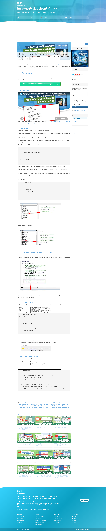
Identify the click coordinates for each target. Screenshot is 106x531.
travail (29, 405)
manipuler (40, 404)
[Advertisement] (53, 32)
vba (26, 408)
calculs (46, 404)
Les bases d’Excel (20, 516)
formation (56, 402)
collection (67, 407)
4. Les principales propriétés (79, 133)
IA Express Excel (38, 524)
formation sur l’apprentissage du (51, 64)
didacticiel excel (40, 402)
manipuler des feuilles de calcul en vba (47, 405)
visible (56, 407)
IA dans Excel (40, 17)
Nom (73, 92)
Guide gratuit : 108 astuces (40, 520)
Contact (73, 17)
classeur (24, 407)
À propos (87, 529)
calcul (26, 405)
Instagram (76, 520)
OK (86, 43)
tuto (47, 402)
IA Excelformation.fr (58, 516)
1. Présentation (76, 124)
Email (73, 95)
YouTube (75, 516)
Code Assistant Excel (58, 518)
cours (50, 402)
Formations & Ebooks (30, 17)
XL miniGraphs (56, 522)
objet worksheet (33, 405)
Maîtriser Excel (20, 518)
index (42, 407)
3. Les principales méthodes (79, 130)
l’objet (52, 404)
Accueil (20, 17)
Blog (67, 17)
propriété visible (47, 407)
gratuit (52, 402)
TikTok (75, 522)
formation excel (34, 402)
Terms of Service (83, 110)
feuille (23, 405)
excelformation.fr (26, 402)
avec (49, 404)
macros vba (34, 408)
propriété (53, 407)
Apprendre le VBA (20, 520)
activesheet (29, 408)
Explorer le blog (84, 500)
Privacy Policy (77, 110)
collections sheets (29, 407)
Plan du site (82, 529)
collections (36, 407)
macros (38, 408)
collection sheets (61, 407)
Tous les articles (38, 518)
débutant (60, 402)
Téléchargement (76, 118)
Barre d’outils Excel (57, 520)
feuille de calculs (21, 408)
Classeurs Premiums (50, 17)
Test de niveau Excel (39, 516)
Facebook (75, 518)
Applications (60, 17)
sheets (39, 407)
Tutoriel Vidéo (76, 121)
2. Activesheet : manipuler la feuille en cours (79, 127)
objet (38, 405)
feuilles (43, 404)
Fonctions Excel (20, 522)
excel (45, 402)
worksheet (55, 404)
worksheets (58, 405)
